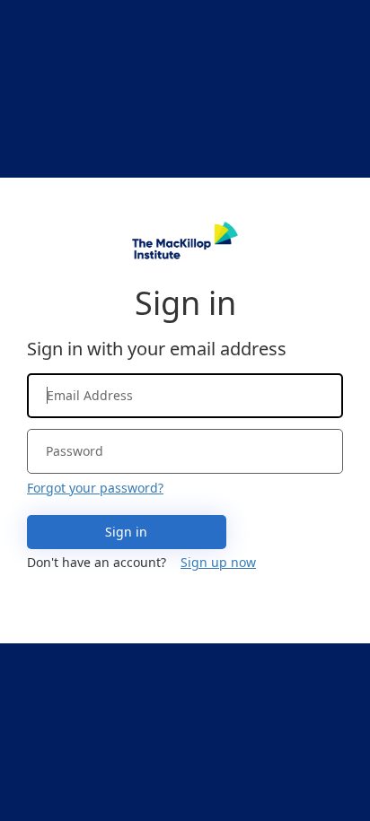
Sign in (126, 531)
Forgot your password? (95, 487)
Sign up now (218, 562)
